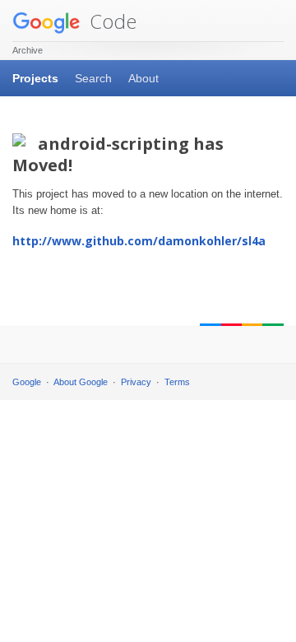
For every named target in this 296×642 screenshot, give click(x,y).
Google (26, 382)
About (143, 78)
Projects (35, 78)
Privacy (136, 382)
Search (93, 78)
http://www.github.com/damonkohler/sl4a (139, 241)
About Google (80, 382)
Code (110, 21)
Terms (177, 382)
